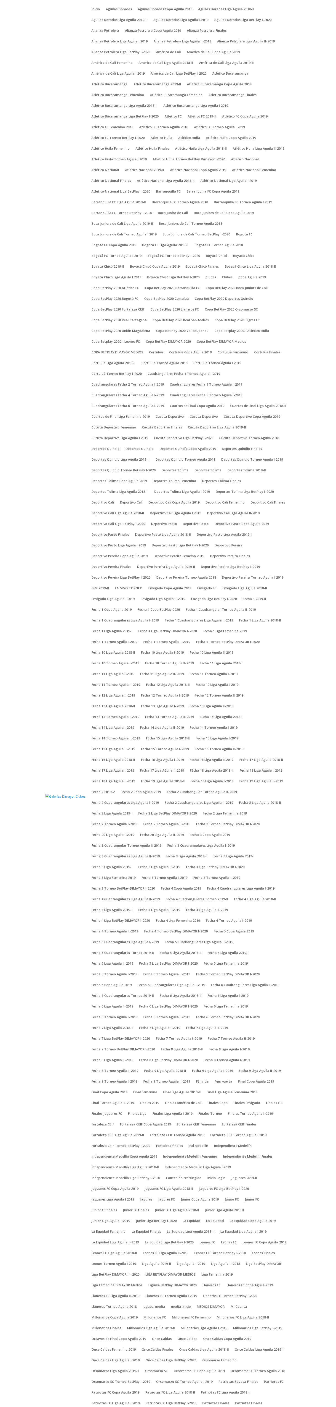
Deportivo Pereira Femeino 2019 (179, 556)
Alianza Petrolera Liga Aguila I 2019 (119, 41)
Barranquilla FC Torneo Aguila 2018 (180, 202)
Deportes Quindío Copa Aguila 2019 (188, 449)
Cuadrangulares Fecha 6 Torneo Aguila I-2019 (127, 406)
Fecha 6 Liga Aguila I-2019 (228, 996)
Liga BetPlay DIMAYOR (263, 1264)
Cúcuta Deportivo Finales (162, 427)
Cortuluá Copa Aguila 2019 (190, 352)
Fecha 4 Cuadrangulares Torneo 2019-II (197, 899)
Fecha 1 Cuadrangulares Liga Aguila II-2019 (199, 620)
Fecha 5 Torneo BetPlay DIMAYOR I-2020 (228, 974)
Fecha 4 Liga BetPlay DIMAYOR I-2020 (120, 921)
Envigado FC (206, 588)
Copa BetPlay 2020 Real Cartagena (119, 320)
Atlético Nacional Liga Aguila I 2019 (228, 181)
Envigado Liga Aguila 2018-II (244, 588)
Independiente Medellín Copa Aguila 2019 (124, 1157)
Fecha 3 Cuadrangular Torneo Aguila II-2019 (126, 846)
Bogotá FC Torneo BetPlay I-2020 (173, 256)
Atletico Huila (161, 138)
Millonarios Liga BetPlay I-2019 (257, 1328)
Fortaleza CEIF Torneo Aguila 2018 (177, 1135)
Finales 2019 (149, 1103)
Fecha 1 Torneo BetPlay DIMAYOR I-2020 (228, 642)
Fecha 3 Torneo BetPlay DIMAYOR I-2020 (123, 888)
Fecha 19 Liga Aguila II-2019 (261, 781)
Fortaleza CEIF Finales (239, 1124)
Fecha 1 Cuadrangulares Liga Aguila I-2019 (125, 620)
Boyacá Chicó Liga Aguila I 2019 (116, 277)
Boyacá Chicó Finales (202, 267)
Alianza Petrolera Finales (207, 31)
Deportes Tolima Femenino (174, 481)
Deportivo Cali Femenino (225, 502)
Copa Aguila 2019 (252, 277)
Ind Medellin (198, 1146)
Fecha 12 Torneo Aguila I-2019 (165, 695)
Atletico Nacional (245, 159)
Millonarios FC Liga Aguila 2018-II (243, 1317)
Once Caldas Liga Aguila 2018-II (204, 1350)
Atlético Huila (189, 138)
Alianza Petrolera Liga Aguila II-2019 (246, 41)
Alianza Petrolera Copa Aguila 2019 (153, 31)
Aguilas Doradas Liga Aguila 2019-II (119, 20)
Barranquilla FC (168, 191)
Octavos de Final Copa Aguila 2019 (118, 1339)
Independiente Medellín (233, 1146)
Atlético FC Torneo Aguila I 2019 (219, 127)
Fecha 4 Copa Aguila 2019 (181, 888)
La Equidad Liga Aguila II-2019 (115, 1242)
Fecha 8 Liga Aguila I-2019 (229, 1049)
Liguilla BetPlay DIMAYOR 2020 (172, 1285)
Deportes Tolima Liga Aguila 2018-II (119, 492)
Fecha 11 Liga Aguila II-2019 (162, 674)
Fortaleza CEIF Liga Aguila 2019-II (117, 1135)
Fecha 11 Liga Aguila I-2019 (112, 674)
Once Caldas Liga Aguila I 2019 (115, 1360)
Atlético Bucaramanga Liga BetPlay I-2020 (125, 116)
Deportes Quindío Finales (242, 449)
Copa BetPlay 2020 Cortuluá (166, 299)
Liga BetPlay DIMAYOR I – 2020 (115, 1274)
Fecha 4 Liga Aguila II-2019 (159, 910)
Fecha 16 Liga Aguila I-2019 (162, 760)
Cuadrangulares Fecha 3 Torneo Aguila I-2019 (206, 384)
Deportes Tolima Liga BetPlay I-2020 (245, 492)
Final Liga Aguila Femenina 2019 (232, 1092)
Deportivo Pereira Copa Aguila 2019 (119, 556)
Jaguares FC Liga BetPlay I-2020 (224, 1189)
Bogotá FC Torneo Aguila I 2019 (116, 256)
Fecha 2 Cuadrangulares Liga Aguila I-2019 (125, 803)
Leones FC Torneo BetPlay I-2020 (220, 1253)
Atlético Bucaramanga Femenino (117, 95)
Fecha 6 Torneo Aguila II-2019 (166, 1017)
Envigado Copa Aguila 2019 (169, 588)
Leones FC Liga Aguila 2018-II (114, 1253)
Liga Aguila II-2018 (225, 1264)
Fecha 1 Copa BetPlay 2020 (159, 610)
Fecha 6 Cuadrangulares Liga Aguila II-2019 (245, 985)
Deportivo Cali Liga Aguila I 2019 (175, 513)
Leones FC (207, 1242)
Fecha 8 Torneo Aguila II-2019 (114, 1071)
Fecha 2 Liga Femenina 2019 (225, 813)
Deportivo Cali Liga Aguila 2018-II (117, 513)
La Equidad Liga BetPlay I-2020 (169, 1242)
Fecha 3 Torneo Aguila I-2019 (164, 878)
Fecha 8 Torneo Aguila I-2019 (227, 1060)
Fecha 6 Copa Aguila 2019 (111, 985)
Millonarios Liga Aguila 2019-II (151, 1328)
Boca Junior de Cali (173, 213)
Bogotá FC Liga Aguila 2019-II (165, 245)
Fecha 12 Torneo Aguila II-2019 (219, 695)
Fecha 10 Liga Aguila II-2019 (211, 653)
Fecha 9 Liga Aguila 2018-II (165, 1071)
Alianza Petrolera (105, 31)
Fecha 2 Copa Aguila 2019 (141, 792)
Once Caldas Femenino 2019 (113, 1350)
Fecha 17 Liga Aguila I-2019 (112, 771)
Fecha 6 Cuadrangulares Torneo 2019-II (122, 996)
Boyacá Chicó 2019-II (107, 267)
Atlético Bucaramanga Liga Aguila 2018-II (124, 106)
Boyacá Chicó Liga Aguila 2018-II (250, 267)
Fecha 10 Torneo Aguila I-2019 (115, 663)
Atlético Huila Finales (152, 149)
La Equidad (191, 1221)
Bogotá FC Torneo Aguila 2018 (219, 245)
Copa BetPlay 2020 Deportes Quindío (224, 299)
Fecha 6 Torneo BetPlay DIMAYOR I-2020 (228, 1017)
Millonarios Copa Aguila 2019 (114, 1317)
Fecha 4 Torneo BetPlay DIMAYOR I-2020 (176, 931)
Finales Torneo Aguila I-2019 (250, 1114)
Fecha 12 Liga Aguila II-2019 (113, 695)
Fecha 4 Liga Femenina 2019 (178, 921)
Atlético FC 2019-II (202, 116)
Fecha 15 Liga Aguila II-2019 (113, 749)
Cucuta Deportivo (170, 417)
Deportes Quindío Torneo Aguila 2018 (185, 460)
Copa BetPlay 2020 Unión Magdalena (120, 331)
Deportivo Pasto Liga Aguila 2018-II (163, 535)
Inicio (95, 9)
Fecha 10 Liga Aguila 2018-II (113, 653)
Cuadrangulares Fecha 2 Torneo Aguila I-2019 (127, 384)
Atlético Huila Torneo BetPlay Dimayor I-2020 (189, 159)
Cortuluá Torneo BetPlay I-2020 (116, 374)
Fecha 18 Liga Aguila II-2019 (113, 781)
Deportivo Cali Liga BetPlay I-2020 (118, 524)
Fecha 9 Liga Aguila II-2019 (260, 1071)
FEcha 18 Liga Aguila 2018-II (212, 771)
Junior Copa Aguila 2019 (200, 1199)
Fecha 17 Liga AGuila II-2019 (162, 771)
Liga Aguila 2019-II (156, 1264)
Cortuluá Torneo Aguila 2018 (164, 363)
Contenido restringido (183, 1178)
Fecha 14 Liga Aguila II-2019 (162, 728)
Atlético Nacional (105, 170)
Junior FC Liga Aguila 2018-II (177, 1210)
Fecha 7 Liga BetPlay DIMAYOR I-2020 (120, 1039)
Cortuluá (156, 352)
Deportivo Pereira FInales (111, 567)
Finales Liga (137, 1114)
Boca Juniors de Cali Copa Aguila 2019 (224, 213)
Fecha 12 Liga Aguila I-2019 (217, 685)
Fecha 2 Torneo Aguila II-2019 (166, 824)
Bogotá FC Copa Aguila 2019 (113, 245)
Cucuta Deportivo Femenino (113, 427)
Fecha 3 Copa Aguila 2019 (210, 835)
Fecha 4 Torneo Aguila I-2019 (229, 921)
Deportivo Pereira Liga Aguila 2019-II (166, 567)
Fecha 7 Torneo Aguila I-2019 (179, 1039)
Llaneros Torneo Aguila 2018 (114, 1307)
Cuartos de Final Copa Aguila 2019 (197, 406)
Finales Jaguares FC (106, 1114)
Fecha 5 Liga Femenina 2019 (226, 964)
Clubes (210, 277)
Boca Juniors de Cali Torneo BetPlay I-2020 (196, 234)
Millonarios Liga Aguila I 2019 (204, 1328)
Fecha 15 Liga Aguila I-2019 (217, 738)
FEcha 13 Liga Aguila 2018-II (113, 706)
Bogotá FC (244, 234)
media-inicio (181, 1307)
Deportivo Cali (102, 502)
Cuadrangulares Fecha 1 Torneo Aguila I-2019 (184, 374)
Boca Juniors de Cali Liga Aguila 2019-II (122, 224)
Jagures (146, 1199)
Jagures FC (166, 1199)
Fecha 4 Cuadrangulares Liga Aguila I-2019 (241, 888)
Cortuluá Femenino (233, 352)
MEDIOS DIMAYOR (211, 1307)
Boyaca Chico (243, 256)
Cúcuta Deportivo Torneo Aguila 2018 (249, 438)
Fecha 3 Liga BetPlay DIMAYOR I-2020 (215, 867)
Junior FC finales (104, 1210)
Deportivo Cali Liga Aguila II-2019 (233, 513)
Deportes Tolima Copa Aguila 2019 (119, 481)
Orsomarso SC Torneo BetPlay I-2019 (120, 1382)
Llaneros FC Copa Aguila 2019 (250, 1285)
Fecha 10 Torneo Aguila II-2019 (169, 663)
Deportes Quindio (105, 449)
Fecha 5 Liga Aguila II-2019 (112, 964)
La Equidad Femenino (108, 1232)
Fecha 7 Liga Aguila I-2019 (159, 1028)
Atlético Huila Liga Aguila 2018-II (201, 149)
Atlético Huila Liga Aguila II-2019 (258, 149)
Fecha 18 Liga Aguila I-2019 (261, 771)
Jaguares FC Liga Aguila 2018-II (168, 1189)
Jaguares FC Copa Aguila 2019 (115, 1189)
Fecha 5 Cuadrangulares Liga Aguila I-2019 (125, 942)
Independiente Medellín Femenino (190, 1157)
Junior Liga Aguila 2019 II (224, 1210)
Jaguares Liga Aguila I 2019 (112, 1199)
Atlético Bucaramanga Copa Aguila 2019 (219, 84)
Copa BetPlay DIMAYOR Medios (221, 342)
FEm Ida (202, 1081)
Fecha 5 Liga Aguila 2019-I (228, 953)
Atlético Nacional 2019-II (144, 170)
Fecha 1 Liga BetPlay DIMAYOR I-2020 (167, 631)
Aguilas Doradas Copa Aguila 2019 (165, 9)
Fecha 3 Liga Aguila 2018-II (187, 856)
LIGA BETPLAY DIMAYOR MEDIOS (170, 1274)
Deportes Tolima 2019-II (246, 470)
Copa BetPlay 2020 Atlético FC (115, 288)
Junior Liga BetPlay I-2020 (156, 1221)
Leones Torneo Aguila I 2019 (113, 1264)
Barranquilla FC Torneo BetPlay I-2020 (121, 213)
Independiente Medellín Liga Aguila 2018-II (125, 1167)
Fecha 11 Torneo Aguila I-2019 (213, 674)
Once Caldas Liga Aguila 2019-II (259, 1350)
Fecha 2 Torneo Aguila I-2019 (114, 824)
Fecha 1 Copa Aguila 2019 (111, 610)
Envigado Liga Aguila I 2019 (113, 599)
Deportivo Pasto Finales (110, 535)
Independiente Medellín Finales (247, 1157)
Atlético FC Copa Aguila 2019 (245, 116)
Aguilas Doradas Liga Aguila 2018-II (226, 9)
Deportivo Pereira (229, 545)
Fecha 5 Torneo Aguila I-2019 (114, 974)
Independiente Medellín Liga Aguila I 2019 (198, 1167)
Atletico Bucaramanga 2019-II (157, 84)
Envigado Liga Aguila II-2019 (163, 599)
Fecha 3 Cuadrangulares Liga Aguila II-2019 (125, 856)
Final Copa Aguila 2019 (256, 1081)
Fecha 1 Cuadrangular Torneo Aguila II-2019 (221, 610)
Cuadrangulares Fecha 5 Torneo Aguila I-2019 (206, 395)
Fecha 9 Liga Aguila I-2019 (212, 1071)
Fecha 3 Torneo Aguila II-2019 (216, 878)
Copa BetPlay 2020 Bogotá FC (114, 299)
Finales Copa (218, 1103)
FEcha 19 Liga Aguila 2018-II (163, 781)
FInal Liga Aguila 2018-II (182, 1092)
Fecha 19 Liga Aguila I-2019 (212, 781)
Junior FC (232, 1199)
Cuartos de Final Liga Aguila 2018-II (258, 406)
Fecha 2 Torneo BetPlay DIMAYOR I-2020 (228, 824)
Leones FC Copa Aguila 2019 (264, 1242)
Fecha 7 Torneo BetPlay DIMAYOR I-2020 (123, 1049)
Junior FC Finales (136, 1210)
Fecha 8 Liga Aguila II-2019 (112, 1060)
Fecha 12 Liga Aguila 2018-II (168, 685)
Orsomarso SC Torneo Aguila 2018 (258, 1371)
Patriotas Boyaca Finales (238, 1382)
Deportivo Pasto (164, 524)
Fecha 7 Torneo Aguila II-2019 (231, 1039)
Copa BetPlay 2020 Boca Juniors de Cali (237, 288)
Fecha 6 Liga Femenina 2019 (226, 1006)
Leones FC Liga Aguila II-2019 (165, 1253)
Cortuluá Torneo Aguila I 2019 (217, 363)
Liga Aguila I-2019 (191, 1264)
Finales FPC (274, 1103)
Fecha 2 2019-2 (103, 792)
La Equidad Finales (146, 1232)
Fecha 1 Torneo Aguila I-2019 (114, 642)
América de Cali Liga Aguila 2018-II (166, 63)
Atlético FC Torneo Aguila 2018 (163, 127)
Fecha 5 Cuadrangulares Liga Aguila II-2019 (199, 942)
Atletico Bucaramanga (109, 84)
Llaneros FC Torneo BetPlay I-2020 (230, 1296)
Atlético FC (173, 116)
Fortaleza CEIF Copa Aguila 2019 (145, 1124)
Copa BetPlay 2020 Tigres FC (237, 320)
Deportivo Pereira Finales (230, 556)
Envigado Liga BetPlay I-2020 (214, 599)
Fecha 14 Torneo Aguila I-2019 (213, 728)
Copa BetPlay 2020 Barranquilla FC (172, 288)
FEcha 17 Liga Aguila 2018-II (261, 760)
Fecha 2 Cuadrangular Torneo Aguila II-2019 (202, 792)
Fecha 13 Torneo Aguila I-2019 (115, 717)
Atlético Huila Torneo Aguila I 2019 (119, 159)
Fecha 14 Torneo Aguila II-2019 (115, 738)
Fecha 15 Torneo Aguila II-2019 (219, 749)
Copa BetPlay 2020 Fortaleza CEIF (117, 309)
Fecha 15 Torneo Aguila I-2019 (165, 749)
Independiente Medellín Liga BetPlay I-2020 (125, 1178)
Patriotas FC (274, 1382)
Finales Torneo (210, 1114)
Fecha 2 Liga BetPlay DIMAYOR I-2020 (167, 813)
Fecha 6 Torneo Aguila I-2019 (114, 1017)
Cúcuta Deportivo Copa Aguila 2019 (252, 417)
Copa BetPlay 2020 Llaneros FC (174, 309)
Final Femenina (145, 1092)
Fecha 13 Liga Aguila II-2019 (211, 706)
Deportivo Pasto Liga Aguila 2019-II (225, 535)
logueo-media (154, 1307)
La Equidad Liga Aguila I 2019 (243, 1232)
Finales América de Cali (183, 1103)
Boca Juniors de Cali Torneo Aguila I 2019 (124, 234)
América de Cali (168, 52)
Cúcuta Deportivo (204, 417)
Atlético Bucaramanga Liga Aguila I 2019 (195, 106)
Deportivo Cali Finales (268, 502)
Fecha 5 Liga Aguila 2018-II (181, 953)
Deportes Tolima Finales (221, 481)
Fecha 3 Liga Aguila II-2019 (159, 867)
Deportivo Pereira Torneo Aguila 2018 (186, 578)
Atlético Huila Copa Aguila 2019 (231, 138)
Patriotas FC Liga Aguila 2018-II (170, 1392)
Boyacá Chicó (216, 256)
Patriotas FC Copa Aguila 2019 (115, 1392)
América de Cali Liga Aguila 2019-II (226, 63)
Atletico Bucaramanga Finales (232, 95)
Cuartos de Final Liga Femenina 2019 (120, 417)
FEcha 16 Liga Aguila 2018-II (113, 760)
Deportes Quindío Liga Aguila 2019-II (120, 460)
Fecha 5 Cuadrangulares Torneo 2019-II (122, 953)
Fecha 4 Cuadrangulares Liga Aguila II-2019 (125, 899)
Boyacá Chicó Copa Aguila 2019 (155, 267)
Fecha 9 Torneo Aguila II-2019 (166, 1081)
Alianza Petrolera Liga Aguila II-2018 (182, 41)
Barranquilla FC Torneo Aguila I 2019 (243, 202)
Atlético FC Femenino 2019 (112, 127)
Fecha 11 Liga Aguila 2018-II (221, 663)
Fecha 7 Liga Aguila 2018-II (112, 1028)
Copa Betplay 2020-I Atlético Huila (241, 331)
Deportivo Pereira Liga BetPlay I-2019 (230, 567)
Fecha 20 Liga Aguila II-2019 (162, 835)
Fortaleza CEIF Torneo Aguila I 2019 (238, 1135)
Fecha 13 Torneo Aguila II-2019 (169, 717)
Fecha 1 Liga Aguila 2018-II (260, 620)
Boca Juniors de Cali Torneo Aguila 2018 (190, 224)
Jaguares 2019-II (244, 1178)
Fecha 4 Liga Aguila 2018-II (255, 899)
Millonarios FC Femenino (191, 1317)
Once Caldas (162, 1339)
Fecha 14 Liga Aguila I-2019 (112, 728)
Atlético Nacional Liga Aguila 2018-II (166, 181)
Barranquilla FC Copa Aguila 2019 (213, 191)
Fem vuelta (223, 1081)
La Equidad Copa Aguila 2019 (253, 1221)
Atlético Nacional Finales (111, 181)
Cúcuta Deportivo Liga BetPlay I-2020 (183, 438)
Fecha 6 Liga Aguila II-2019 (112, 1006)
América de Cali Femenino (112, 63)
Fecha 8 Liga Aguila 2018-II (182, 1049)
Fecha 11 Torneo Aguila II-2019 (115, 685)
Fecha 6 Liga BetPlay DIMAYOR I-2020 (168, 1006)
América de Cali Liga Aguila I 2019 (118, 74)
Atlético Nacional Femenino (254, 170)
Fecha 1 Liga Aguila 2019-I (111, 631)
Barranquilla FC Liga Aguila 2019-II (118, 202)
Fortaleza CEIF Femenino (196, 1124)
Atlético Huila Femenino (110, 149)
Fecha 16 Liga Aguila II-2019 (211, 760)
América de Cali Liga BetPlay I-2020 (178, 74)
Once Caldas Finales (157, 1350)
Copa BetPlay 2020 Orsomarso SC (231, 309)
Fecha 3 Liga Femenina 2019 (113, 878)
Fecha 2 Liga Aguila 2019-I (111, 813)
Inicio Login (216, 1178)
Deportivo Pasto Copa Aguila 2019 (242, 524)
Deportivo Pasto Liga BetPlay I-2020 (180, 545)
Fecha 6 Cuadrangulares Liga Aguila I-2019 (171, 985)
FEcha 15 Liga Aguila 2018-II (168, 738)
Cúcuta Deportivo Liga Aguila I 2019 (119, 438)
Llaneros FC (212, 1285)
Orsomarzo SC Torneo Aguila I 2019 (184, 1382)
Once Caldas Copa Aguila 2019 (227, 1339)
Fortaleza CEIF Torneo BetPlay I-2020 (120, 1146)
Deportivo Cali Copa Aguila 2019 (174, 502)
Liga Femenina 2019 (217, 1274)
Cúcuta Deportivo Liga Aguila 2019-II (217, 427)
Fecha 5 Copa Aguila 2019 (234, 931)
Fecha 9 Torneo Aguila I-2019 (114, 1081)
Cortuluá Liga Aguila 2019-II (113, 363)
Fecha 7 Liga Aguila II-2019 (207, 1028)
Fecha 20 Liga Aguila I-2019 (112, 835)
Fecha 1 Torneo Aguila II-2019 (166, 642)
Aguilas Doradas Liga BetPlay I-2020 (243, 20)
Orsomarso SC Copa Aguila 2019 (199, 1371)
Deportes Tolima (175, 470)
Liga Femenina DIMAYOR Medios (116, 1285)
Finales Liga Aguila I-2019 (172, 1114)
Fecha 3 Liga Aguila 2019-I (233, 856)
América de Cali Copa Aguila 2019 (213, 52)
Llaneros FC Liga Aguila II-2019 (115, 1296)
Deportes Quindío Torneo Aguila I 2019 (252, 460)
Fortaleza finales (169, 1146)
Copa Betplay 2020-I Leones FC (115, 342)
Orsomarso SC (156, 1371)
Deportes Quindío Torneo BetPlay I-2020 (123, 470)
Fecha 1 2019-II (254, 599)
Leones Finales (263, 1253)
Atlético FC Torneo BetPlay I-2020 (118, 138)
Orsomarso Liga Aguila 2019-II (115, 1371)
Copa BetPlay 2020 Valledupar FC (182, 331)
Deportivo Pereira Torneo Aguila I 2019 (252, 578)
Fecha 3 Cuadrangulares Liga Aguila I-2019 (201, 846)
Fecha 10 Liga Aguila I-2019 (162, 653)
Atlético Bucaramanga (230, 74)
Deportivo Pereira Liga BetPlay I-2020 (120, 578)
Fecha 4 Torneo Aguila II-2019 (114, 931)
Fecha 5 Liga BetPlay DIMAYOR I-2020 (168, 964)
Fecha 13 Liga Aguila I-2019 (162, 706)
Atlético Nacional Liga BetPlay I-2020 (120, 191)
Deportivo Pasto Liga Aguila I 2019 (118, 545)
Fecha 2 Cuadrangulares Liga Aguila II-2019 (199, 803)
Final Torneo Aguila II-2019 (112, 1103)
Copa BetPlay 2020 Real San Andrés (181, 320)
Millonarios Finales (106, 1328)
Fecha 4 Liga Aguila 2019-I (111, 910)
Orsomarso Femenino (219, 1360)
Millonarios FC (155, 1317)
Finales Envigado (247, 1103)
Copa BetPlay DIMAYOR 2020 (168, 342)
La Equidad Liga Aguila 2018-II (190, 1232)
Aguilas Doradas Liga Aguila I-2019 (180, 20)
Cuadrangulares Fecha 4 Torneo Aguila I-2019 (127, 395)
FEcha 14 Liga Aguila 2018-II (221, 717)
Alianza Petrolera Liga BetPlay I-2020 (120, 52)
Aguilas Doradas (119, 9)
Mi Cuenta (239, 1307)
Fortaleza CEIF (102, 1124)
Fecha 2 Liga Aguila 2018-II (260, 803)
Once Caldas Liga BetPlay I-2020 (171, 1360)
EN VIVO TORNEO (128, 588)
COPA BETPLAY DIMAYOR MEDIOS (117, 352)
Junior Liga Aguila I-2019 (110, 1221)
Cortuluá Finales (267, 352)
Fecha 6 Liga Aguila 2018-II (181, 996)
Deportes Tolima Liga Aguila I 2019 (182, 492)
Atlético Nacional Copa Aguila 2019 (198, 170)
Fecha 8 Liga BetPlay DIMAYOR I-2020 (168, 1060)
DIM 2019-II (100, 588)
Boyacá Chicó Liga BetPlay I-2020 (173, 277)
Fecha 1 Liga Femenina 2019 (225, 631)
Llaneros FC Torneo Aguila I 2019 (171, 1296)
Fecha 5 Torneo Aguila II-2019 (166, 974)
